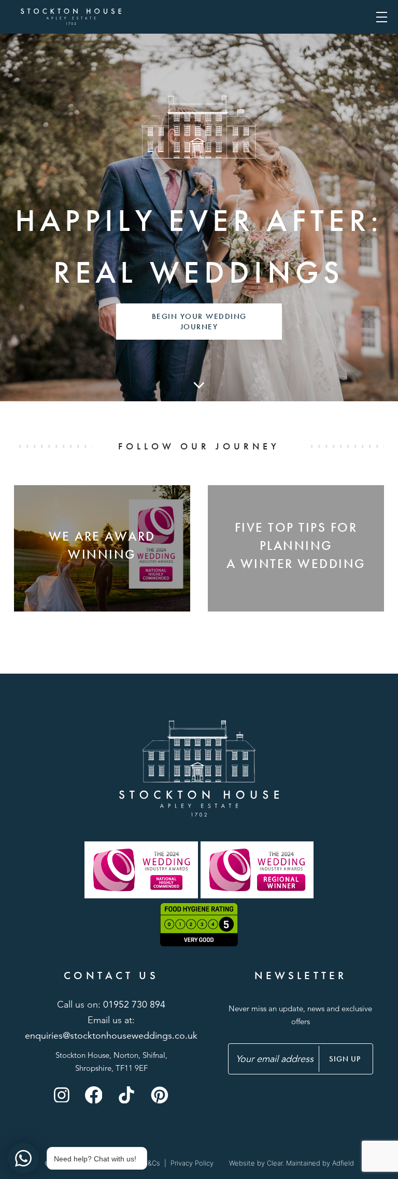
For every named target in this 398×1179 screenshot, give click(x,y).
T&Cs (152, 1163)
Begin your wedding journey (199, 321)
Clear (274, 1163)
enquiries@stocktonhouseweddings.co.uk (111, 1035)
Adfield (343, 1163)
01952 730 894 (134, 1004)
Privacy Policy (192, 1163)
